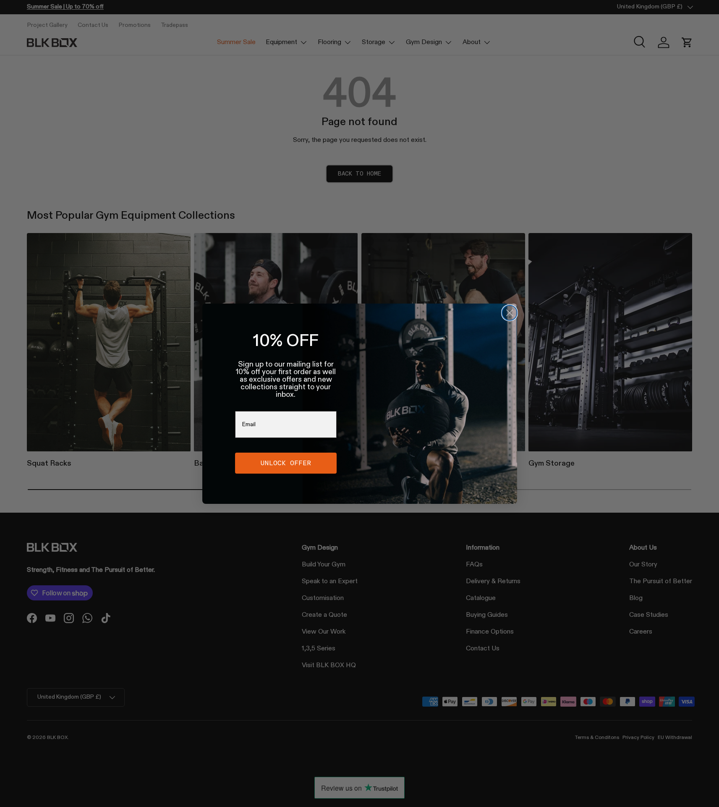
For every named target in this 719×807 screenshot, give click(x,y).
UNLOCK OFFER (286, 463)
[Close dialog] (509, 312)
